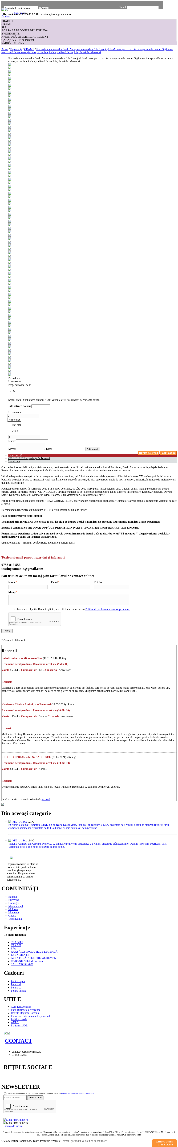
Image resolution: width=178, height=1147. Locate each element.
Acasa (4, 49)
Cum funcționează (21, 1006)
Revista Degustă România (25, 1012)
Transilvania (15, 918)
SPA (3, 27)
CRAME (6, 24)
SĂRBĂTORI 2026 (12, 42)
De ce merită (15, 455)
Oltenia (12, 915)
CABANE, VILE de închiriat (17, 39)
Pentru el (16, 984)
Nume (11, 582)
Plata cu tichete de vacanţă (25, 1009)
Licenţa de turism (12, 1126)
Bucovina (13, 899)
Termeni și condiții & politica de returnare (84, 1140)
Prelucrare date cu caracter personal (30, 1016)
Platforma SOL (19, 1025)
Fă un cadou (168, 452)
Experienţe (16, 49)
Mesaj (11, 592)
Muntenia (13, 912)
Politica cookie (19, 1019)
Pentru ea (16, 987)
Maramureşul (15, 906)
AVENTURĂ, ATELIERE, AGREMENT (24, 36)
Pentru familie (18, 990)
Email (122, 7)
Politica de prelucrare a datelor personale (107, 609)
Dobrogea (13, 903)
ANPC (15, 1022)
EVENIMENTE (10, 33)
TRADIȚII (7, 21)
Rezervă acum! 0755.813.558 (164, 1143)
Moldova (13, 909)
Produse (6, 16)
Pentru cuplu (18, 981)
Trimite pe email (148, 452)
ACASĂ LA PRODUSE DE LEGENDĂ (24, 30)
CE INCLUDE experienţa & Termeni (29, 458)
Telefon (98, 582)
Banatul (12, 896)
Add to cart (14, 419)
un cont (46, 799)
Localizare (14, 461)
